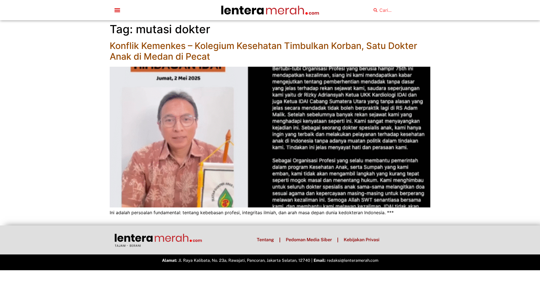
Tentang (265, 239)
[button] (117, 10)
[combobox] (398, 10)
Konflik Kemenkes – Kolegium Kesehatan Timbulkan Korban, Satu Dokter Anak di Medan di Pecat (263, 51)
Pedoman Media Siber (309, 239)
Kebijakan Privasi (361, 239)
